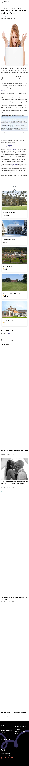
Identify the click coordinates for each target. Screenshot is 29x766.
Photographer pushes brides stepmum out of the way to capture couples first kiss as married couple (14, 483)
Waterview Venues (5, 743)
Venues (2, 725)
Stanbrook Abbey (9, 320)
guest (13, 82)
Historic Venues (4, 734)
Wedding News (10, 333)
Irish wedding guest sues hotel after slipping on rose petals (14, 598)
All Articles (17, 729)
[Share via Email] (14, 190)
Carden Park (7, 266)
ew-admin (5, 16)
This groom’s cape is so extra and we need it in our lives (14, 451)
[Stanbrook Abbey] (14, 309)
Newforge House (9, 239)
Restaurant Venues (5, 741)
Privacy (8, 755)
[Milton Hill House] (14, 200)
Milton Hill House (9, 212)
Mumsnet (3, 90)
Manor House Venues (5, 739)
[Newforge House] (14, 228)
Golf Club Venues (5, 732)
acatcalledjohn (14, 164)
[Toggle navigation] (2, 2)
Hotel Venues (4, 737)
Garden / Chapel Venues (6, 730)
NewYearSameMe (12, 149)
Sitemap (3, 755)
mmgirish (10, 145)
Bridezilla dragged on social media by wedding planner (13, 712)
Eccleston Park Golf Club (11, 293)
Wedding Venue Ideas (20, 731)
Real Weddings (18, 733)
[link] (2, 758)
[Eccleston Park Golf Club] (14, 282)
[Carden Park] (14, 255)
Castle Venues (4, 728)
